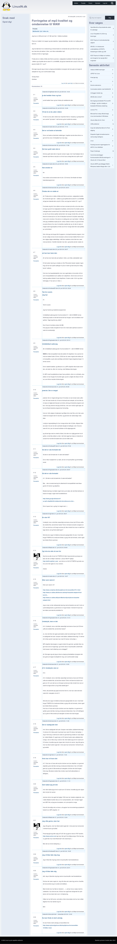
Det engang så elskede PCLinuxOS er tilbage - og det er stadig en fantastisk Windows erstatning (100, 103)
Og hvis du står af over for (51, 551)
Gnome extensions (95, 85)
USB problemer (94, 124)
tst (91, 81)
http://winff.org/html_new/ (50, 561)
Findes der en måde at (50, 191)
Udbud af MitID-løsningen (97, 70)
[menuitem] (76, 3)
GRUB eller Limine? (96, 97)
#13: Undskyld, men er (50, 668)
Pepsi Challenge (95, 151)
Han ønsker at (47, 167)
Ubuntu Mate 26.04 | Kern (97, 120)
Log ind (63, 83)
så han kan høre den (49, 253)
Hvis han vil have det (49, 758)
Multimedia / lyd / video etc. (41, 31)
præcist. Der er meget (50, 390)
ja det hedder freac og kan (51, 95)
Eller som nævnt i (48, 580)
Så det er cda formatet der (51, 450)
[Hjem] (6, 6)
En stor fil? (46, 517)
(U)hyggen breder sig (96, 93)
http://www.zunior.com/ (50, 836)
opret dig (70, 83)
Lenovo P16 (93, 110)
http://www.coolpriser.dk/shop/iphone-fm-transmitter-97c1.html (61, 590)
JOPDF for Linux (95, 73)
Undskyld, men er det (50, 621)
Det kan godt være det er (51, 149)
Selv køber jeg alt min (50, 785)
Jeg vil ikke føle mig (49, 871)
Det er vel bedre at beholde (52, 130)
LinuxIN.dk (19, 6)
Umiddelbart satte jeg (50, 344)
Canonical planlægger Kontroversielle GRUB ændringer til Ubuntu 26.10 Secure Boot (100, 157)
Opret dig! (7, 21)
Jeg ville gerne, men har (51, 821)
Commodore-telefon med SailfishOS (100, 89)
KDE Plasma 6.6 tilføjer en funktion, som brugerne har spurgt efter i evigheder (100, 58)
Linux (92, 141)
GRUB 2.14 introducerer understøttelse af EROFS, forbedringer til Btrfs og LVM (98, 49)
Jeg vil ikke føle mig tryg (51, 855)
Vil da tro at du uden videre (52, 112)
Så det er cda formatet (50, 473)
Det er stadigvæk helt (50, 725)
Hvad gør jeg (94, 77)
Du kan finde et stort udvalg (52, 918)
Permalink (36, 103)
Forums (35, 29)
